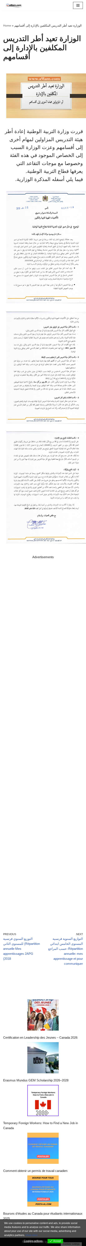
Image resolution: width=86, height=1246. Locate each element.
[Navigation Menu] (78, 5)
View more (31, 1235)
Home (7, 25)
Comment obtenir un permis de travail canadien (35, 1171)
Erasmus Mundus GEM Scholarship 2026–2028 (35, 1080)
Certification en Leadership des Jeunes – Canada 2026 (40, 1037)
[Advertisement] (43, 740)
